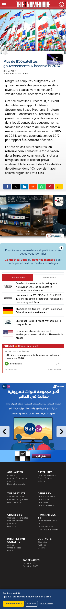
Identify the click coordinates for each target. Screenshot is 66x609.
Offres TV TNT (44, 499)
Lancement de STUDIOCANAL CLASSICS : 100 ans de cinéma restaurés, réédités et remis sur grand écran (39, 299)
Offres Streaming (46, 505)
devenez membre (43, 259)
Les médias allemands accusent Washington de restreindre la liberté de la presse (39, 334)
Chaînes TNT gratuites (17, 499)
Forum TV (11, 526)
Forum (10, 550)
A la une (11, 475)
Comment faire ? (13, 603)
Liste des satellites (47, 475)
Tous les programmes (48, 529)
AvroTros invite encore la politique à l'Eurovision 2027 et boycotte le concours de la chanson (36, 287)
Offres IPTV (43, 502)
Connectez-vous (16, 259)
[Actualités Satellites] (55, 63)
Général (41, 548)
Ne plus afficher (46, 604)
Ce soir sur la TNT (46, 526)
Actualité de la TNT (16, 496)
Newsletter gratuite (16, 484)
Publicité (42, 545)
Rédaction (42, 542)
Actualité (11, 545)
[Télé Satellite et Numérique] (33, 5)
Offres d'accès (14, 548)
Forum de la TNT (14, 502)
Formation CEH (29, 563)
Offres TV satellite (46, 496)
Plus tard (31, 603)
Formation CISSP (30, 566)
